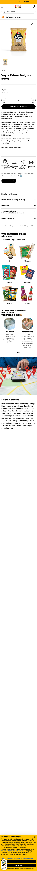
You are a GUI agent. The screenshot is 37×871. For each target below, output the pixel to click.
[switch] (4, 868)
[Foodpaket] (18, 7)
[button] (34, 7)
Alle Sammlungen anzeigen (13, 240)
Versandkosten (16, 147)
